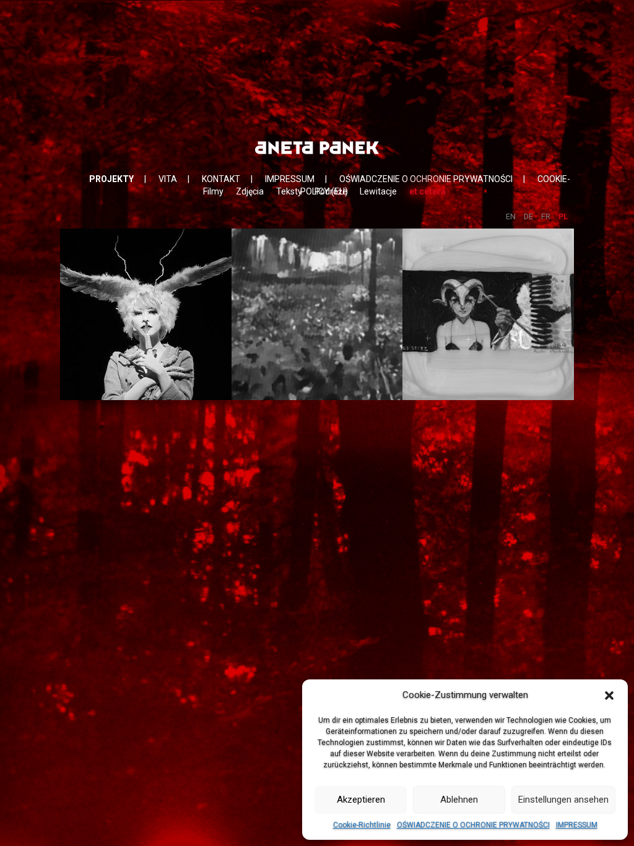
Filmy (213, 191)
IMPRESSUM (576, 825)
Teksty (289, 191)
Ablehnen (459, 799)
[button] (609, 695)
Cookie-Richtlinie (362, 825)
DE (528, 216)
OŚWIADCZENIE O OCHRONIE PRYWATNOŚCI (473, 825)
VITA (167, 179)
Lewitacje (378, 191)
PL (563, 216)
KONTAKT (221, 179)
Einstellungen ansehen (563, 799)
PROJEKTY (111, 179)
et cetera (427, 191)
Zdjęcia (250, 191)
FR (545, 216)
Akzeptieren (361, 799)
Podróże (331, 191)
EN (511, 216)
